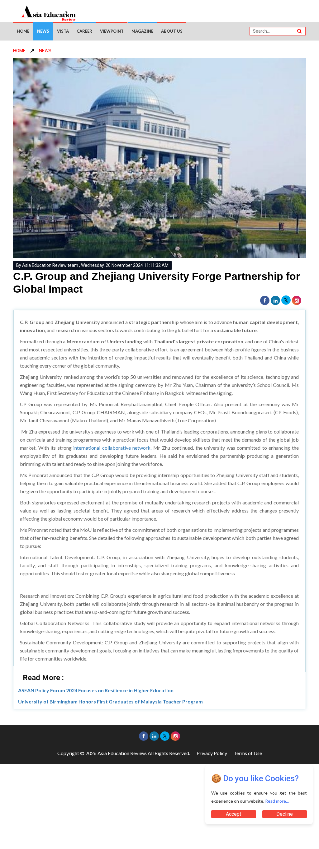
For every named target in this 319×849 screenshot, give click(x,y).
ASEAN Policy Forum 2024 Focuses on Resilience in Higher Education (96, 690)
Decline (284, 814)
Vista (63, 31)
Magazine (142, 31)
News (43, 31)
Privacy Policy (212, 753)
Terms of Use (248, 753)
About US (172, 31)
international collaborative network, (112, 448)
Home (23, 31)
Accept (233, 814)
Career (84, 31)
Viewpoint (112, 31)
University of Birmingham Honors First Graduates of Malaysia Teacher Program (110, 701)
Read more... (277, 801)
